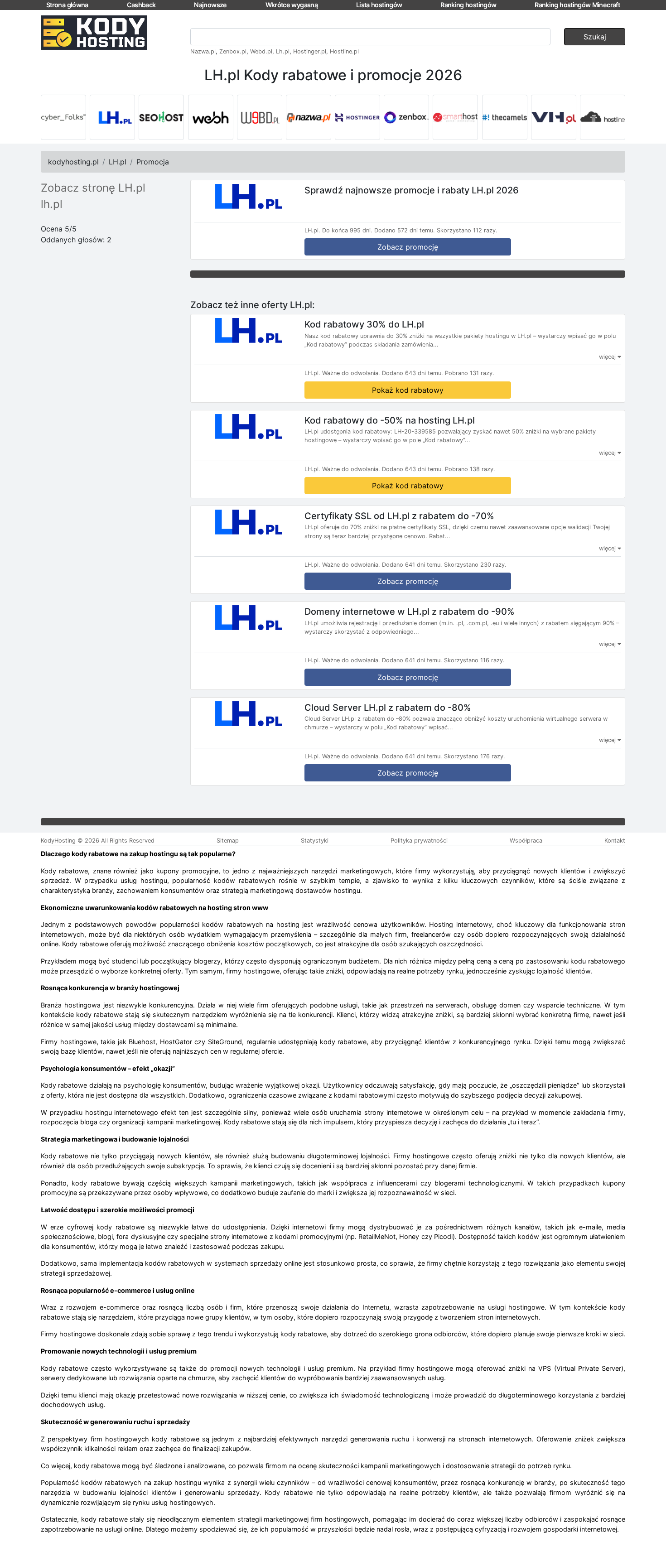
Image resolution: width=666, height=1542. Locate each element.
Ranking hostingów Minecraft (577, 5)
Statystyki (314, 840)
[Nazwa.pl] (308, 117)
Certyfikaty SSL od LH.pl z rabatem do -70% (399, 515)
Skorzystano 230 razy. (475, 564)
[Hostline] (602, 117)
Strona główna (67, 5)
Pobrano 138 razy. (470, 469)
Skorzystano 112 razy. (467, 230)
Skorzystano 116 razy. (474, 660)
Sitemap (228, 840)
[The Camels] (504, 117)
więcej (608, 356)
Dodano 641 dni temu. (412, 564)
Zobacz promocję (407, 246)
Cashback (141, 5)
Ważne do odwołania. (351, 373)
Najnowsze (210, 5)
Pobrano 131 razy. (469, 373)
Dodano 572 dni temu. (404, 230)
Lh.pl (283, 51)
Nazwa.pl (203, 51)
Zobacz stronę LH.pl (93, 187)
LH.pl (117, 161)
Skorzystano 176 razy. (474, 756)
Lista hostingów (379, 5)
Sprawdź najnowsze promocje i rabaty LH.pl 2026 (411, 190)
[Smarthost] (455, 117)
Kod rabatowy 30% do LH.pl (364, 324)
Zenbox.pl (232, 51)
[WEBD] (259, 117)
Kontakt (614, 840)
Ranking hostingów (468, 5)
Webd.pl (261, 51)
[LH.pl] (112, 117)
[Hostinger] (357, 117)
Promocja (152, 161)
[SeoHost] (161, 117)
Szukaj (595, 36)
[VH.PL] (553, 117)
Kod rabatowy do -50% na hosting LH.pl (389, 419)
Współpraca (526, 840)
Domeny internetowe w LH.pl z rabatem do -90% (409, 611)
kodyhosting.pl (73, 161)
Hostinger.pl (309, 51)
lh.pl (52, 204)
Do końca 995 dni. (347, 230)
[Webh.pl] (210, 117)
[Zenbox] (406, 117)
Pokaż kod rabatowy (408, 390)
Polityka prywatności (419, 840)
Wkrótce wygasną (291, 5)
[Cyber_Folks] (63, 117)
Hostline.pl (344, 51)
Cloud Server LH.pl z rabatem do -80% (387, 707)
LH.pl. (312, 230)
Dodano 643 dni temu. (412, 373)
